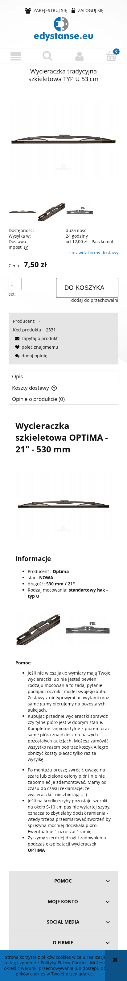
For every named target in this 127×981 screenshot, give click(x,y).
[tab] (63, 376)
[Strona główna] (63, 29)
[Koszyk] (111, 55)
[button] (16, 56)
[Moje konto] (79, 56)
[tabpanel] (63, 636)
